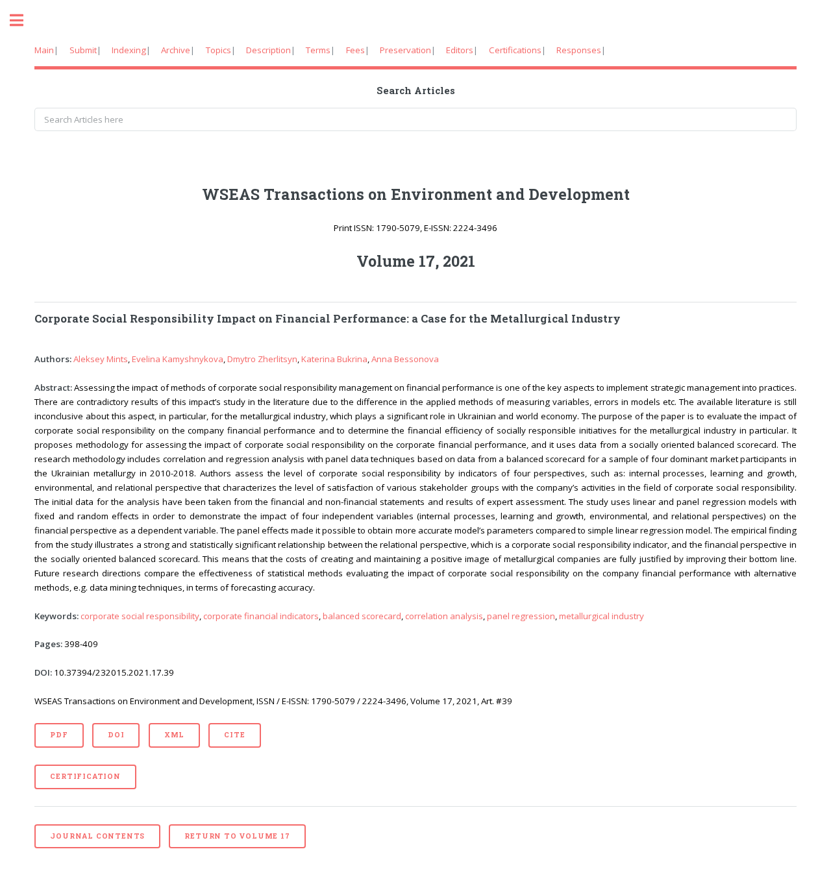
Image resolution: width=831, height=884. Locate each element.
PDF (59, 734)
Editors (459, 50)
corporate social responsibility (140, 616)
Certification (85, 776)
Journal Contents (97, 836)
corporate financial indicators (261, 616)
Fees (355, 50)
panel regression (521, 616)
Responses (578, 50)
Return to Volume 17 (237, 836)
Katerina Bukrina (334, 359)
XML (174, 734)
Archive (175, 50)
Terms (318, 50)
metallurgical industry (601, 616)
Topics (218, 50)
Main (44, 50)
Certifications (515, 50)
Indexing (129, 50)
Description (268, 50)
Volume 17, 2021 (415, 261)
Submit (83, 50)
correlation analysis (444, 616)
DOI (116, 734)
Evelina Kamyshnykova (177, 359)
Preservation (405, 50)
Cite (234, 734)
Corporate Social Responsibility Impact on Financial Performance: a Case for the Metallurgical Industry (327, 319)
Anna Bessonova (405, 359)
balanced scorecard (362, 616)
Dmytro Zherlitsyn (262, 359)
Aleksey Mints (100, 359)
